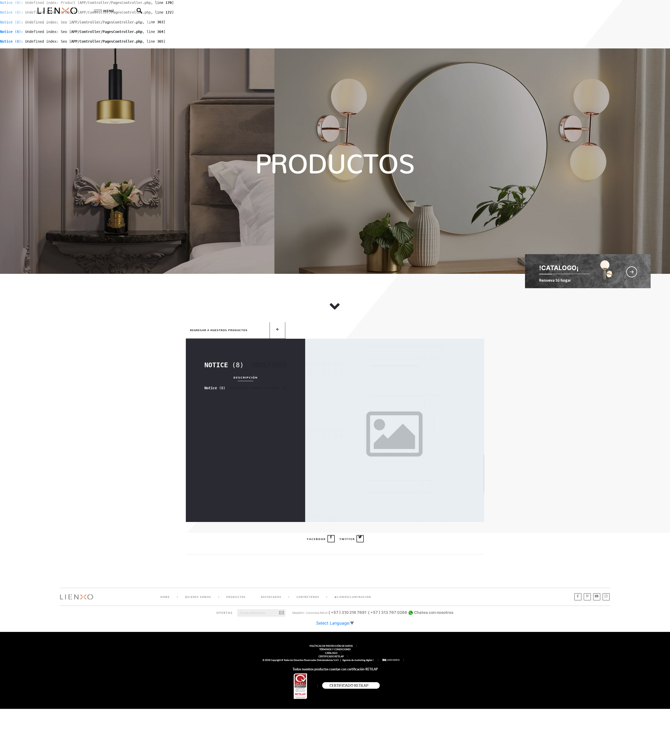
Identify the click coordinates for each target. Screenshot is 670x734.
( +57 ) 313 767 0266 (387, 612)
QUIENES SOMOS (198, 597)
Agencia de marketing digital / (358, 660)
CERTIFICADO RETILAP (331, 656)
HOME (165, 597)
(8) (10, 32)
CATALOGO (331, 653)
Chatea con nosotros (433, 612)
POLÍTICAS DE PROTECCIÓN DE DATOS (331, 645)
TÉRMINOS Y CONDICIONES (335, 649)
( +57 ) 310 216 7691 (347, 612)
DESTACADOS (271, 597)
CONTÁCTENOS (308, 597)
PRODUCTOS (236, 597)
